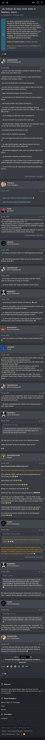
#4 (43, 250)
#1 (43, 68)
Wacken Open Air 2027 (9, 728)
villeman (10, 242)
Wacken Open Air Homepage (10, 702)
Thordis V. (10, 183)
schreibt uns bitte (31, 42)
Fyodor (9, 522)
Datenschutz (28, 731)
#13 (43, 572)
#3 (43, 217)
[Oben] (21, 734)
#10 (43, 421)
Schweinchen (12, 636)
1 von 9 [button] (16, 657)
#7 (43, 335)
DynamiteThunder (13, 455)
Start (18, 734)
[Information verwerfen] (41, 21)
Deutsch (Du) (25, 728)
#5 (43, 276)
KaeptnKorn (11, 291)
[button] (3, 2)
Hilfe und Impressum (8, 734)
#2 (43, 191)
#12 (43, 530)
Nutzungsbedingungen (15, 731)
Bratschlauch (12, 327)
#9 (43, 393)
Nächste (24, 657)
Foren (3, 706)
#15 (43, 644)
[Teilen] (40, 68)
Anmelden (4, 718)
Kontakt (3, 709)
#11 (43, 463)
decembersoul (7, 15)
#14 (43, 610)
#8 (43, 355)
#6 (43, 299)
